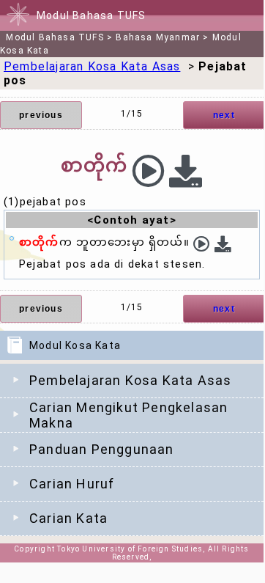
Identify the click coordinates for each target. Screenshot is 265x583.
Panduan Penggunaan (101, 449)
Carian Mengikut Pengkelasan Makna (128, 415)
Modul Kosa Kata (75, 345)
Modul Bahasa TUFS (54, 37)
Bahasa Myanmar (158, 37)
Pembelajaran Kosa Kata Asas (130, 380)
